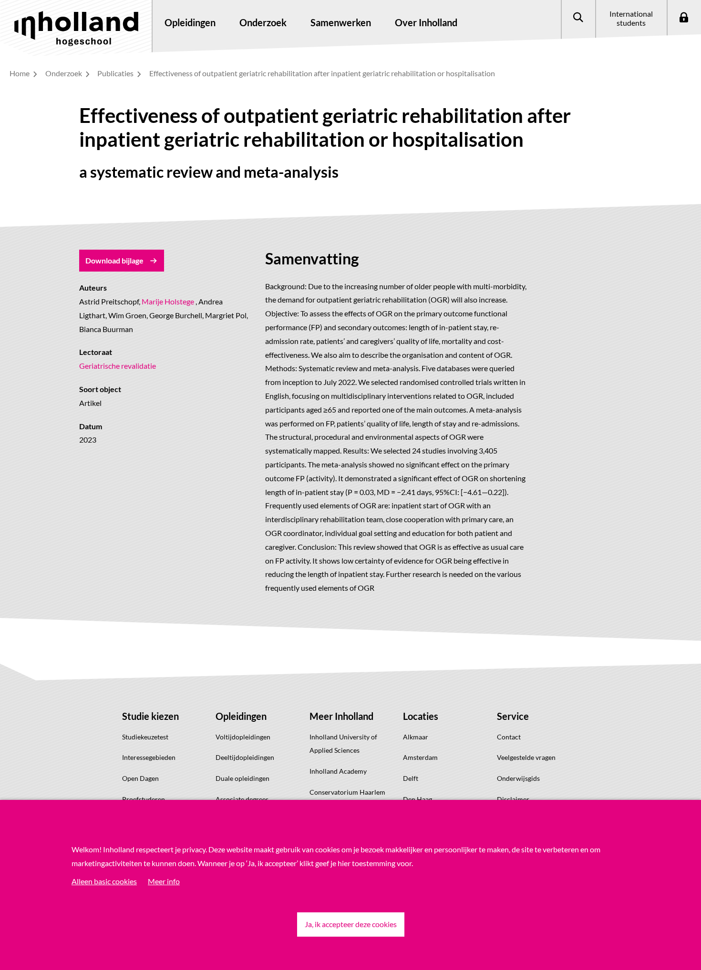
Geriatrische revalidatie (117, 365)
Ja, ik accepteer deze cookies (351, 924)
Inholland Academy (338, 771)
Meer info (164, 881)
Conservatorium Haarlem (347, 792)
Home (20, 73)
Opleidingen (241, 716)
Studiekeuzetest (145, 737)
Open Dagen (140, 778)
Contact (509, 737)
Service (513, 716)
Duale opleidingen (242, 778)
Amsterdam (420, 757)
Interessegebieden (148, 757)
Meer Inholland (341, 716)
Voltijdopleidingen (243, 737)
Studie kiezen (150, 716)
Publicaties (116, 73)
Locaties (420, 716)
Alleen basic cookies (104, 881)
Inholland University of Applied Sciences (343, 744)
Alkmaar (415, 737)
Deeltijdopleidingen (245, 757)
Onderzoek (64, 73)
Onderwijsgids (518, 778)
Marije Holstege (168, 301)
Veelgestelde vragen (526, 757)
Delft (410, 778)
